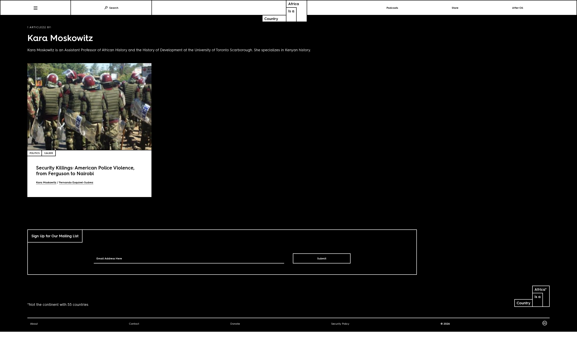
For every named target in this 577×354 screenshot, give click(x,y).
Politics (35, 153)
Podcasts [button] (392, 8)
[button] (35, 7)
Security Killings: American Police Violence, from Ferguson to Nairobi (85, 170)
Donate (235, 324)
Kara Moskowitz (46, 182)
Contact (134, 324)
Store (455, 8)
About (34, 324)
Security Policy (340, 324)
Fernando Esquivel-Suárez (76, 182)
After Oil (517, 8)
